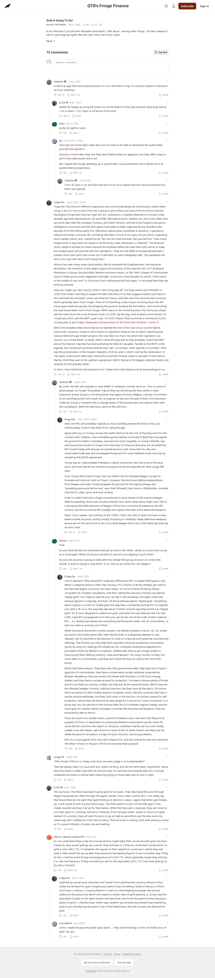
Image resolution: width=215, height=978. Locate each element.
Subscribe (187, 6)
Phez (62, 123)
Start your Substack (98, 962)
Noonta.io (65, 154)
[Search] (166, 6)
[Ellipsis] (167, 81)
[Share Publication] (173, 6)
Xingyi (57, 757)
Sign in (204, 6)
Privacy (108, 954)
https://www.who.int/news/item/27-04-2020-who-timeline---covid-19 (118, 322)
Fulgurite (59, 202)
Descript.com (66, 145)
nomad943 (65, 923)
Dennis (63, 540)
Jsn (60, 140)
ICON (62, 102)
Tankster (58, 81)
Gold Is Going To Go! (59, 20)
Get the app (124, 962)
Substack (91, 970)
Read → (50, 41)
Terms (117, 954)
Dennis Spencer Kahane (67, 836)
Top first (162, 52)
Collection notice (131, 954)
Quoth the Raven (56, 24)
